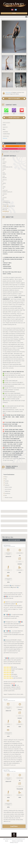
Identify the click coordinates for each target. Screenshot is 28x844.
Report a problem (20, 143)
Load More (14, 826)
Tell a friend (22, 146)
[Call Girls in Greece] (16, 10)
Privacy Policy (14, 842)
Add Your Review (14, 540)
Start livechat (14, 117)
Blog (6, 841)
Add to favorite (14, 98)
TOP (14, 836)
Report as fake (21, 148)
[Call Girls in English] (12, 10)
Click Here (8, 92)
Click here (5, 138)
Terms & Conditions (17, 841)
